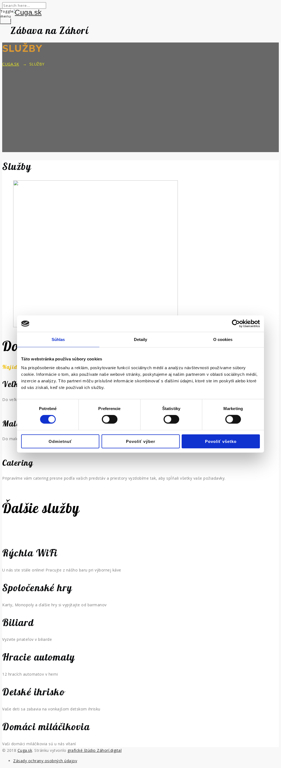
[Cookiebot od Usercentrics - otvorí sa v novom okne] (236, 324)
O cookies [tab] (223, 339)
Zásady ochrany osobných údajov (45, 760)
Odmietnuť (60, 441)
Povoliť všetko (221, 441)
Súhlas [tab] (58, 339)
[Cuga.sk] (140, 12)
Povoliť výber (140, 441)
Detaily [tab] (140, 339)
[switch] (109, 419)
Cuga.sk (25, 750)
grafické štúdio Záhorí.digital (95, 750)
